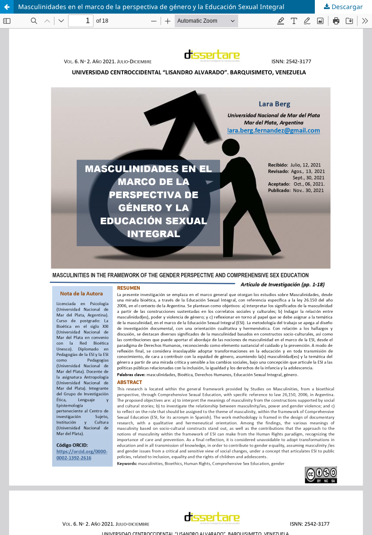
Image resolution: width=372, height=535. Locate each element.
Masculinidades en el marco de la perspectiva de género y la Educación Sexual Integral (151, 6)
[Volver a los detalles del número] (7, 7)
